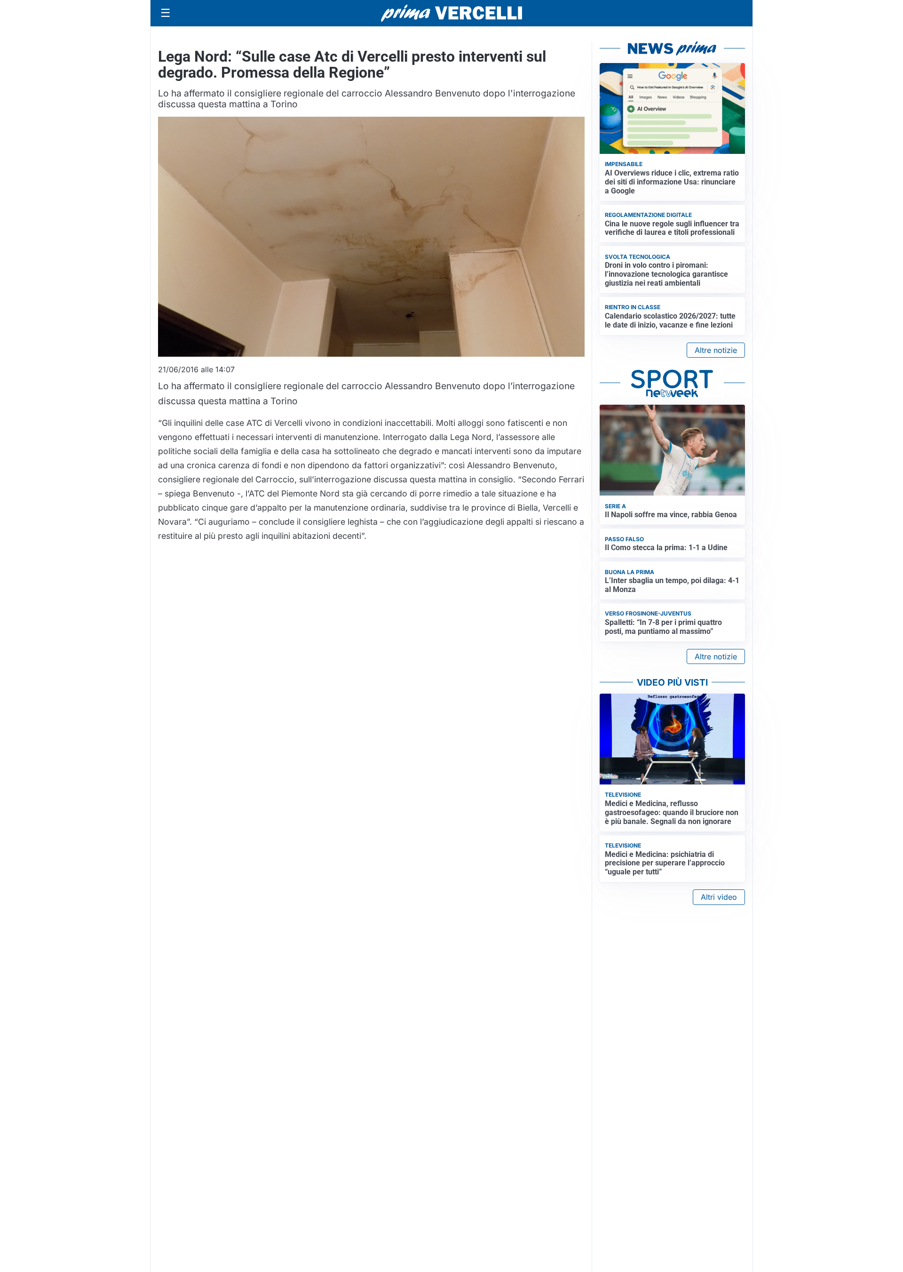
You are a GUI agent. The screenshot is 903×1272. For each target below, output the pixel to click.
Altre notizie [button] (716, 350)
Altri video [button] (719, 897)
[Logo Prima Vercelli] (451, 13)
